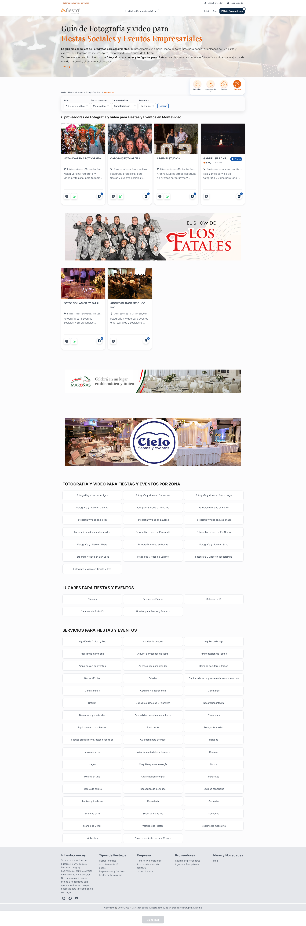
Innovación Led (92, 752)
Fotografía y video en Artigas (92, 495)
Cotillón (92, 703)
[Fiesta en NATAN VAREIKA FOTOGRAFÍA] (83, 139)
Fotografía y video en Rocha (153, 544)
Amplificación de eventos (92, 666)
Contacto (141, 867)
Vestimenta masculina (214, 825)
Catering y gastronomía (153, 690)
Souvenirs (213, 813)
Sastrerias (213, 801)
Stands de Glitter (92, 825)
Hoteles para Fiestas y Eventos (153, 611)
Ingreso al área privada (187, 864)
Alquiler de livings (213, 641)
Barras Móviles (92, 678)
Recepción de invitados (153, 788)
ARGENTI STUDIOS (168, 158)
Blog (214, 11)
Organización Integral (152, 776)
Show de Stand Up (153, 813)
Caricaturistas (92, 690)
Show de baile (92, 813)
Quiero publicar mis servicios (76, 3)
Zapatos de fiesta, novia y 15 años (153, 838)
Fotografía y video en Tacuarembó (213, 556)
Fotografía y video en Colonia (92, 507)
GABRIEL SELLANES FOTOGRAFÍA (216, 158)
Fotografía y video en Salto (213, 544)
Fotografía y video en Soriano (153, 556)
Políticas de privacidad (148, 864)
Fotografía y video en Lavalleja (153, 519)
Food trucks (153, 727)
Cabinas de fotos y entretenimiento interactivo (214, 678)
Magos (92, 764)
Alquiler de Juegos (153, 641)
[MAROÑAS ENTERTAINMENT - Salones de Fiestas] (153, 381)
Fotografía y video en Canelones (153, 495)
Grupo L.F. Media (193, 907)
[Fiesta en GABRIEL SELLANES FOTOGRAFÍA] (223, 139)
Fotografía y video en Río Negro (214, 532)
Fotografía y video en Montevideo (92, 532)
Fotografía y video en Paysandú (153, 532)
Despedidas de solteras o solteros (153, 715)
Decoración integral (213, 703)
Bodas (102, 867)
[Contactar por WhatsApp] (74, 196)
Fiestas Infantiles (107, 860)
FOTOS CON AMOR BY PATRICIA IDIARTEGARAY (82, 303)
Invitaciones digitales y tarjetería (153, 752)
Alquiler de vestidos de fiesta (152, 653)
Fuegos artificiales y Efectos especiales (92, 739)
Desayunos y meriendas (92, 715)
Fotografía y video (213, 727)
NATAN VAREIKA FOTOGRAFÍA (82, 158)
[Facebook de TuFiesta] (70, 898)
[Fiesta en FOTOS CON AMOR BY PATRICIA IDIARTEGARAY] (83, 284)
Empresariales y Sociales (112, 871)
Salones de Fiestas (153, 599)
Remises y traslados (92, 801)
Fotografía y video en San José (92, 556)
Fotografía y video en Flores (214, 507)
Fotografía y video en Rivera (92, 544)
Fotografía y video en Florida (92, 519)
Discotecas (214, 715)
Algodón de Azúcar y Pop (92, 641)
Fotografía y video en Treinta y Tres (92, 569)
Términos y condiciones (149, 860)
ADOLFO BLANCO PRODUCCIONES (129, 303)
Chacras (92, 599)
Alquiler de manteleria (92, 653)
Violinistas (92, 838)
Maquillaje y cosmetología (153, 764)
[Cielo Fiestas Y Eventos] (153, 442)
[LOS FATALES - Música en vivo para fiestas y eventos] (153, 236)
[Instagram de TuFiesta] (63, 898)
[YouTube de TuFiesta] (76, 898)
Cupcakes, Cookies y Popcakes (153, 703)
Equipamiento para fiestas (92, 727)
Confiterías (214, 690)
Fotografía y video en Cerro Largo (214, 495)
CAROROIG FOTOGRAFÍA (125, 158)
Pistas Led (213, 776)
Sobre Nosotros (145, 871)
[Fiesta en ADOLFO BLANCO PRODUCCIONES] (130, 284)
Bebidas (153, 678)
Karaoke (213, 752)
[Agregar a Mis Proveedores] (99, 196)
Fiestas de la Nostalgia (110, 875)
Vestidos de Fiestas (153, 825)
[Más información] (67, 196)
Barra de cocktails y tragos (213, 666)
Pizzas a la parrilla (92, 788)
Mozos (214, 764)
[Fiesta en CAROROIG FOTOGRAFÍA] (130, 139)
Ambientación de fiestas (214, 653)
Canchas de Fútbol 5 (92, 611)
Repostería (153, 801)
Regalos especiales (214, 788)
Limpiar (163, 106)
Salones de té (213, 599)
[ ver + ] (66, 66)
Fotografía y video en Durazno (153, 507)
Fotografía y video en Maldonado (214, 519)
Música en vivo (92, 776)
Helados (213, 739)
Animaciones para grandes (153, 666)
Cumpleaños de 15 (108, 864)
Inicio (207, 11)
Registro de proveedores (187, 860)
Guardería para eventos (153, 739)
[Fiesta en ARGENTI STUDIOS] (176, 139)
